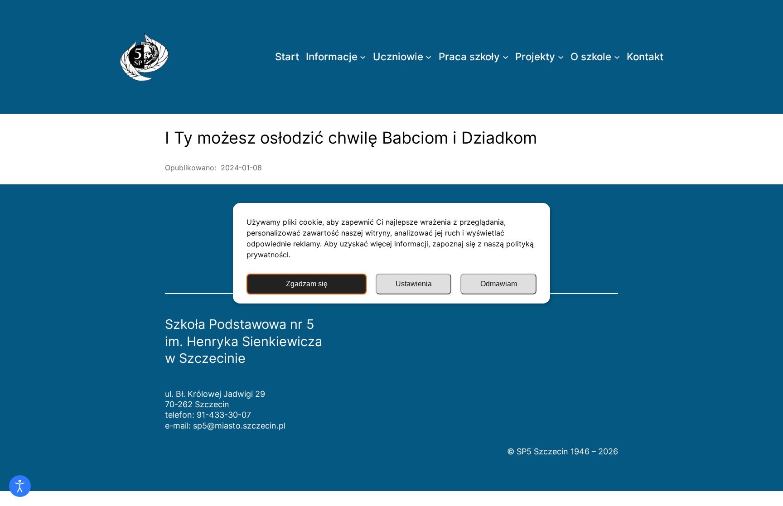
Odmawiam (498, 284)
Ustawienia (414, 284)
